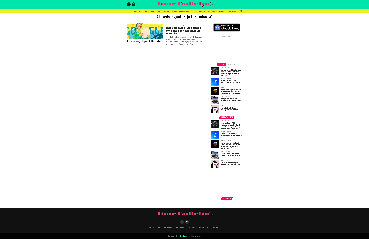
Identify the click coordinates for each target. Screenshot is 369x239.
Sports (174, 11)
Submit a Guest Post (204, 228)
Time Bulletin (184, 236)
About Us (152, 228)
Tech (159, 11)
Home (135, 11)
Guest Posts (211, 11)
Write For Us (232, 11)
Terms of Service (180, 228)
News (140, 11)
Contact (159, 228)
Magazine (202, 11)
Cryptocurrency (184, 11)
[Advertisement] (226, 50)
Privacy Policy (168, 228)
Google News (221, 11)
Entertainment (149, 11)
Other (194, 11)
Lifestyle (166, 11)
